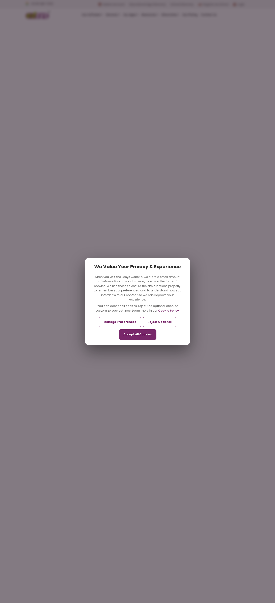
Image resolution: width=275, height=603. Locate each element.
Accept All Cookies (137, 334)
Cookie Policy (168, 311)
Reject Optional (160, 322)
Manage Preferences (119, 322)
